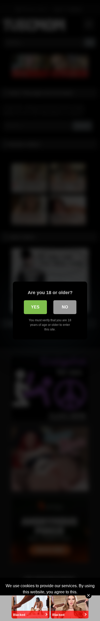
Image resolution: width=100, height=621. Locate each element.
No (65, 307)
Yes (35, 307)
